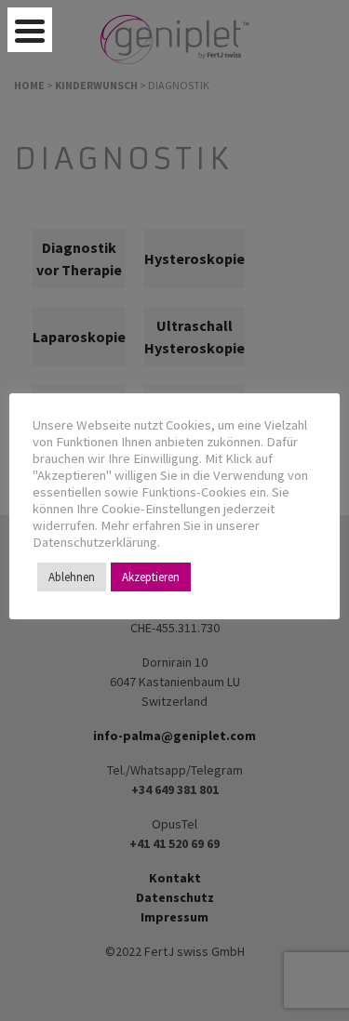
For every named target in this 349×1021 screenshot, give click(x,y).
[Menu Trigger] (29, 29)
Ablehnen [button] (71, 577)
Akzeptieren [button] (151, 577)
